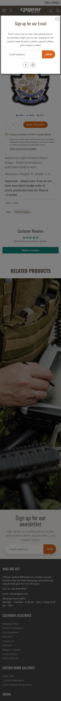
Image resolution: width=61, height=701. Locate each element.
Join (48, 54)
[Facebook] (26, 65)
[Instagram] (33, 65)
